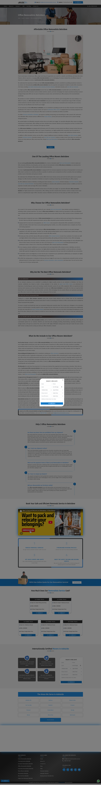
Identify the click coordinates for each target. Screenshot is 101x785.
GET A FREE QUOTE (51, 403)
